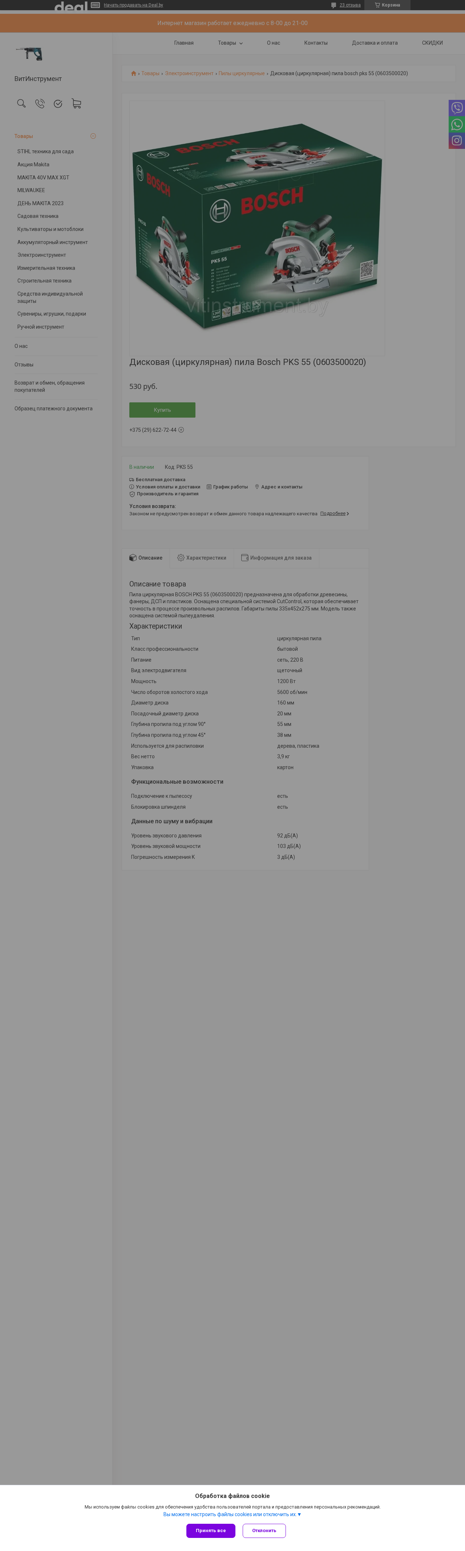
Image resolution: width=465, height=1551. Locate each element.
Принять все (211, 1530)
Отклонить (264, 1530)
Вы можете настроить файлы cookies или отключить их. (230, 1514)
